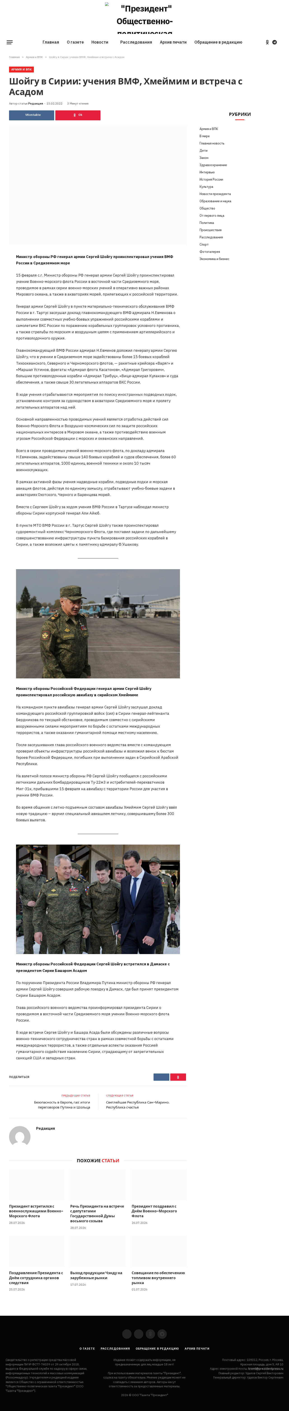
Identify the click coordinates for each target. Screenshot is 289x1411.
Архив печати (173, 42)
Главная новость (212, 143)
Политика (207, 223)
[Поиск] (281, 42)
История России (211, 179)
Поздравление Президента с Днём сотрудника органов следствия (36, 1278)
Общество (207, 208)
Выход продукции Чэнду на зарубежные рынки (96, 1276)
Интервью (207, 172)
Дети (203, 151)
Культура (206, 187)
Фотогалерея (210, 252)
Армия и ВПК (21, 69)
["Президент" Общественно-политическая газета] (144, 18)
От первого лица (212, 216)
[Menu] (10, 42)
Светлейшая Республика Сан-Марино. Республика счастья (137, 1105)
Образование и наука (215, 201)
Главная (51, 42)
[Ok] (77, 115)
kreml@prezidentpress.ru (265, 1369)
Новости (99, 42)
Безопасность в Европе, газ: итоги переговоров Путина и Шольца (62, 1105)
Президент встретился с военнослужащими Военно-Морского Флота (36, 1211)
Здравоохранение (213, 165)
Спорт (204, 244)
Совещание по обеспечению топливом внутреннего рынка (158, 1278)
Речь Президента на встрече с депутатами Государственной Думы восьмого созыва (97, 1214)
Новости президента (215, 194)
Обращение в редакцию (218, 42)
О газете (75, 42)
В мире (205, 136)
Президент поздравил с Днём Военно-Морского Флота (154, 1211)
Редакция (35, 103)
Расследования (136, 42)
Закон (204, 158)
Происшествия (210, 230)
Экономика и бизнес (214, 259)
